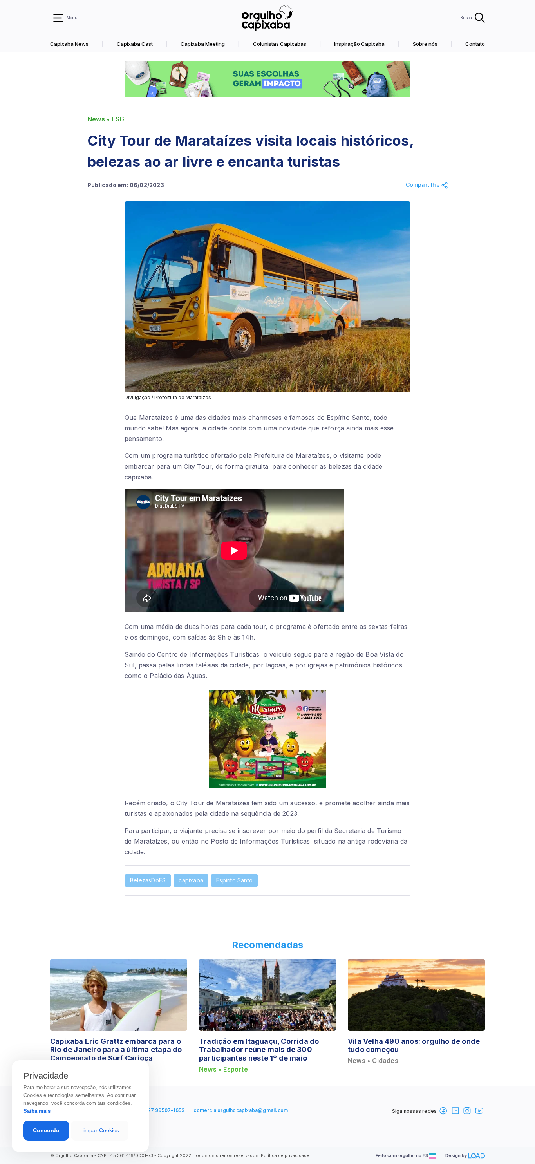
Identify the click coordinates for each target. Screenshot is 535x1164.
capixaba (191, 880)
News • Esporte (223, 1069)
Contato (475, 44)
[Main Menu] (58, 18)
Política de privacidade (285, 1155)
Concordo (46, 1130)
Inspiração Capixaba (359, 44)
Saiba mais (37, 1111)
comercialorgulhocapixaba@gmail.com (240, 1110)
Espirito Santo (234, 880)
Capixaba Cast (135, 44)
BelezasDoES (148, 880)
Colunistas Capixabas (279, 44)
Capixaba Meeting (203, 44)
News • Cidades (373, 1061)
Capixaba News (69, 44)
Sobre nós (425, 44)
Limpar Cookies (99, 1130)
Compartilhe (423, 185)
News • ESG (105, 119)
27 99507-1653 (166, 1110)
